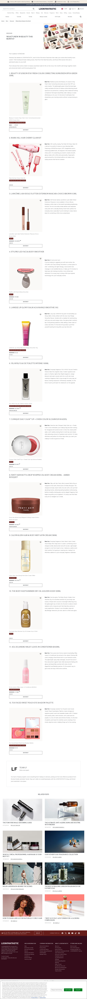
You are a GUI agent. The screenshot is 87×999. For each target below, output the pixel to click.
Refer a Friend (58, 964)
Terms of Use (43, 997)
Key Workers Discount (60, 965)
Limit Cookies (68, 989)
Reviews (70, 16)
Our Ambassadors (59, 957)
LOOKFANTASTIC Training (76, 951)
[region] (43, 990)
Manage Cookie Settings (57, 989)
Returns (26, 951)
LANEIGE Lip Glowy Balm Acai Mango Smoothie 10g (23, 347)
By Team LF (14, 921)
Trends (30, 16)
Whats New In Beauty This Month (23, 21)
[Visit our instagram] (69, 933)
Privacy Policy (43, 947)
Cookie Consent (5, 956)
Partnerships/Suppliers (60, 961)
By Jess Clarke (57, 857)
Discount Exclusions (29, 949)
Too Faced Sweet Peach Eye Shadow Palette (21, 743)
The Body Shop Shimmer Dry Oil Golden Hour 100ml (23, 631)
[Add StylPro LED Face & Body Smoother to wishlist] (40, 258)
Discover (12, 21)
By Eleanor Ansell (58, 827)
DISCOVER (9, 33)
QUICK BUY (25, 129)
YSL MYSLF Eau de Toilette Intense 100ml (20, 403)
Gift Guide (57, 16)
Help (25, 946)
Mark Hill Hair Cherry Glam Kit (17, 178)
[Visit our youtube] (72, 933)
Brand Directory (58, 949)
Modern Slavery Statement (46, 951)
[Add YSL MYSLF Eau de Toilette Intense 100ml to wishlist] (40, 370)
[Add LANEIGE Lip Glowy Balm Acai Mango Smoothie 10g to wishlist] (40, 314)
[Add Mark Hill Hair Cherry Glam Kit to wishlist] (40, 144)
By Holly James (57, 891)
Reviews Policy (43, 954)
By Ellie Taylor (15, 825)
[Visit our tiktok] (75, 933)
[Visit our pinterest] (79, 933)
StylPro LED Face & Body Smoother (19, 292)
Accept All (78, 989)
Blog (7, 21)
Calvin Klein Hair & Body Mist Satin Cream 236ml (22, 575)
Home (2, 21)
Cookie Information (44, 949)
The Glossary (58, 947)
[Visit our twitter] (65, 933)
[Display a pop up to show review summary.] (20, 240)
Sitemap (57, 962)
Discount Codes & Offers (61, 954)
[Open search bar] (80, 16)
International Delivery (29, 954)
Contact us (27, 956)
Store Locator (73, 946)
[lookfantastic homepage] (47, 9)
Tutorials (19, 16)
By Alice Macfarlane (17, 889)
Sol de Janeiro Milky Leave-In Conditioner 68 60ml (23, 687)
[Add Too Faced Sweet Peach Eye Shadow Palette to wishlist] (40, 709)
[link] (72, 8)
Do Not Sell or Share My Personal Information (9, 958)
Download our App (28, 947)
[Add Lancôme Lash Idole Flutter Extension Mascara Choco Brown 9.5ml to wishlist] (40, 200)
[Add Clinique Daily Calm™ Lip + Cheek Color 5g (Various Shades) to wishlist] (40, 426)
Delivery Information (29, 952)
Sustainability (43, 952)
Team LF (23, 768)
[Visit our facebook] (62, 933)
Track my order (27, 959)
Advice (7, 16)
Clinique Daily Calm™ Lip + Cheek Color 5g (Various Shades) (25, 459)
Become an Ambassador (61, 967)
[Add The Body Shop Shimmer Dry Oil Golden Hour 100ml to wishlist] (40, 598)
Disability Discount (59, 956)
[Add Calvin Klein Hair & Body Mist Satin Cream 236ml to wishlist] (40, 542)
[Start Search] (33, 8)
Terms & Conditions (44, 946)
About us (57, 946)
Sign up (38, 933)
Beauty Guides (43, 16)
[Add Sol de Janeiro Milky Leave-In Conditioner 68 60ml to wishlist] (40, 653)
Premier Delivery (28, 957)
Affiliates (57, 959)
